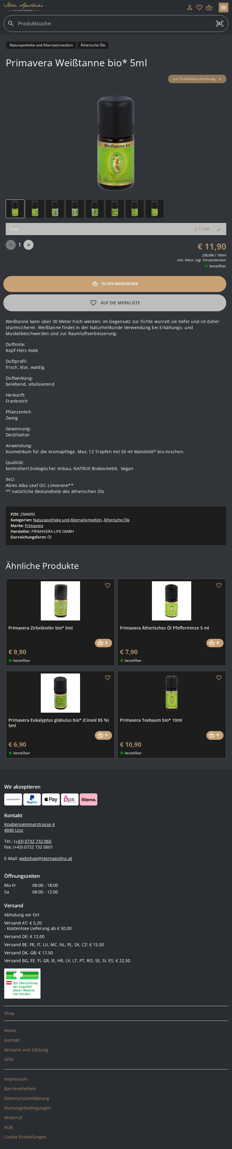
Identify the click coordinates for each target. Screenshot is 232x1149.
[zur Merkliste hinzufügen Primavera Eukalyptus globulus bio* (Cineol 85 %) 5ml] (107, 678)
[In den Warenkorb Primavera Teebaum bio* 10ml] (215, 735)
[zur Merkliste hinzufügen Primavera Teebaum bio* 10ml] (219, 678)
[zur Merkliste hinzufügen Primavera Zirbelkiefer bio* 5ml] (107, 585)
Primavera (34, 525)
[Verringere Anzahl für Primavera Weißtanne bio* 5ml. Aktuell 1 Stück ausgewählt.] (11, 245)
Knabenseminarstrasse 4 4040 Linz (29, 827)
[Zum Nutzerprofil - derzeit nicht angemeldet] (190, 7)
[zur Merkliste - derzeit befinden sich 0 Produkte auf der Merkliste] (199, 7)
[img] (15, 208)
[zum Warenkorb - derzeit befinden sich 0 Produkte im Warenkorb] (209, 7)
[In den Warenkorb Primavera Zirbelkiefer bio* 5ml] (103, 643)
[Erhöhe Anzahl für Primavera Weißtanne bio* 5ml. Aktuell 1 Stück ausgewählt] (29, 245)
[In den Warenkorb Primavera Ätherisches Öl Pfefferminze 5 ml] (215, 643)
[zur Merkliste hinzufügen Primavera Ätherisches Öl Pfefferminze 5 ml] (219, 585)
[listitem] (115, 1013)
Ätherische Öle (117, 520)
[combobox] (114, 26)
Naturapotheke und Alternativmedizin (67, 520)
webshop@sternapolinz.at (45, 858)
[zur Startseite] (94, 7)
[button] (219, 23)
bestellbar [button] (217, 265)
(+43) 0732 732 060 (32, 841)
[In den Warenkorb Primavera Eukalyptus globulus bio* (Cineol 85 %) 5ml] (103, 735)
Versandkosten (214, 260)
